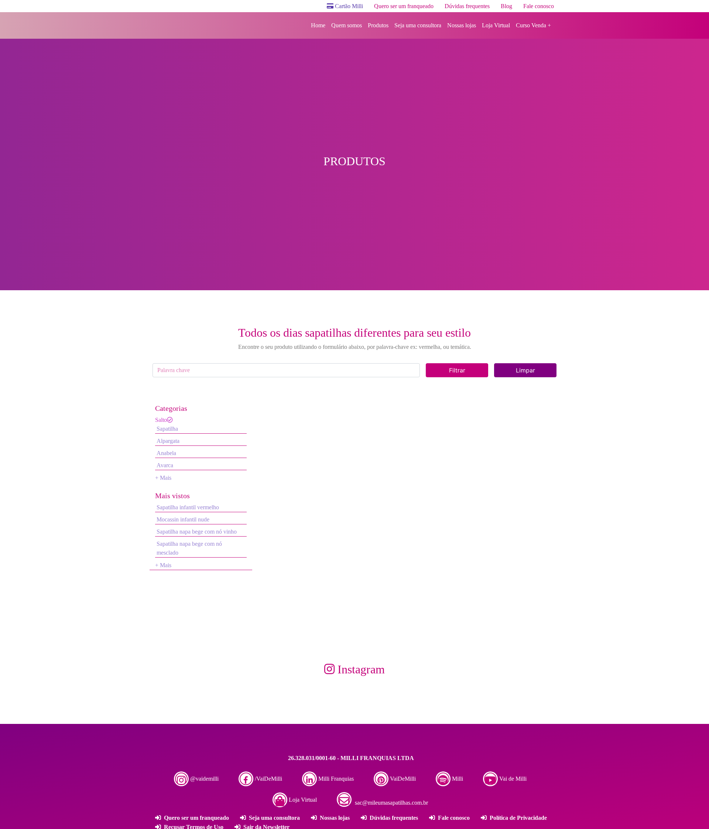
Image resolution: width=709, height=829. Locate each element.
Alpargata (168, 441)
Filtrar (457, 370)
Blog (506, 6)
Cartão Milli (348, 6)
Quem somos (346, 25)
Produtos (378, 25)
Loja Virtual (496, 25)
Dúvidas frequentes (467, 6)
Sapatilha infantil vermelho (188, 507)
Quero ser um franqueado (404, 6)
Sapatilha (167, 429)
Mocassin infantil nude (183, 519)
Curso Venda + (533, 25)
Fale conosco (538, 6)
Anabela (166, 453)
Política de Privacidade (517, 818)
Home (318, 25)
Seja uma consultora (417, 25)
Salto (161, 420)
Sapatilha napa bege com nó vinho (197, 531)
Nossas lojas (461, 25)
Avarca (165, 465)
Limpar (525, 370)
